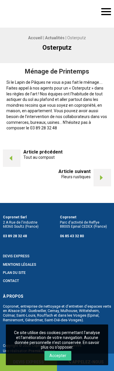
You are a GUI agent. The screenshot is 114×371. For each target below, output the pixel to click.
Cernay (53, 310)
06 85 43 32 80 (72, 236)
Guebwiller (37, 310)
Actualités (55, 37)
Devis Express (16, 256)
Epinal (93, 315)
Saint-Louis (25, 315)
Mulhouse (69, 310)
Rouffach (45, 315)
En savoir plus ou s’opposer (70, 345)
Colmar (9, 315)
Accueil (35, 37)
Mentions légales (19, 265)
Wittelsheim (89, 310)
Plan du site (14, 273)
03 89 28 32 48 (15, 236)
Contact (11, 281)
